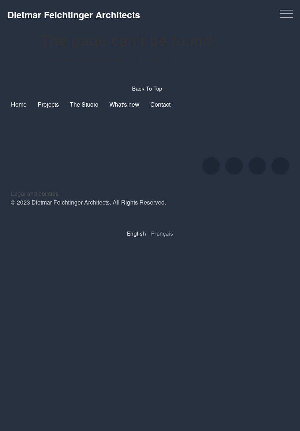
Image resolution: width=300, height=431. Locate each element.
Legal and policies (35, 193)
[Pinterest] (280, 166)
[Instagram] (211, 166)
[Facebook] (257, 166)
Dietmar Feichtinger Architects (73, 14)
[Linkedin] (234, 166)
